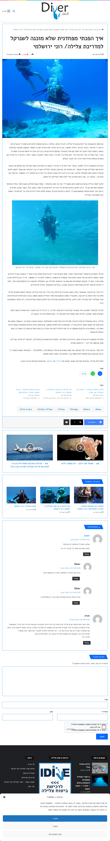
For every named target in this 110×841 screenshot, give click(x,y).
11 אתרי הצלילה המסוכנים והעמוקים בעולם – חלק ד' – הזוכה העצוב (82, 782)
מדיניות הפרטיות (28, 777)
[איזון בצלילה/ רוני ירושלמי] (21, 495)
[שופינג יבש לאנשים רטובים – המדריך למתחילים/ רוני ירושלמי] (88, 495)
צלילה (60, 409)
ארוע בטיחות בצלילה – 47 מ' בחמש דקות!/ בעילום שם (28, 391)
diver (86, 409)
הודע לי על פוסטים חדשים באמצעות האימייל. (88, 730)
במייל (58, 361)
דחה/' (55, 826)
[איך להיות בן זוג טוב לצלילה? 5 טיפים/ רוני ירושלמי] (55, 495)
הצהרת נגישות (29, 773)
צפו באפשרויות (55, 834)
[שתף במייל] (66, 422)
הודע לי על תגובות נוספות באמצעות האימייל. (88, 724)
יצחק (87, 535)
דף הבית (98, 29)
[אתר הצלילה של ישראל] (55, 11)
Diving (73, 409)
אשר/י (55, 818)
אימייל (104, 711)
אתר (51, 711)
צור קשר (31, 786)
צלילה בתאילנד (44, 409)
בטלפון (50, 361)
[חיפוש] (13, 12)
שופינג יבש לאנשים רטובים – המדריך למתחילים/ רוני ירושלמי (90, 507)
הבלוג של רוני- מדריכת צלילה (81, 29)
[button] (4, 797)
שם (106, 699)
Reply (87, 554)
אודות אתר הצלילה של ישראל (23, 768)
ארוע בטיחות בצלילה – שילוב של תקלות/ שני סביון (89, 391)
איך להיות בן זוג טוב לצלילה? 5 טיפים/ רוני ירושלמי (58, 391)
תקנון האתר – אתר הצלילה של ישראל (19, 782)
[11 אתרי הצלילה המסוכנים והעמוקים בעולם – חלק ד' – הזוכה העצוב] (100, 780)
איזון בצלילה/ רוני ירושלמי (25, 506)
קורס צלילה (25, 409)
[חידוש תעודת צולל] (100, 768)
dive (97, 409)
